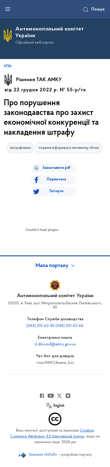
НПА (8, 66)
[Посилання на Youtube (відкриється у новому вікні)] (51, 396)
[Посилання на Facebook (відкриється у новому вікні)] (42, 396)
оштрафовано (20, 148)
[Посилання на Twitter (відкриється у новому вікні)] (59, 396)
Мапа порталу (52, 266)
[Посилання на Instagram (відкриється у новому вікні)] (68, 396)
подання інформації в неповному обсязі (69, 148)
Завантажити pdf (56, 168)
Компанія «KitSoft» (43, 455)
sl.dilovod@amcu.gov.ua (55, 344)
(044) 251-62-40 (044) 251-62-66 (55, 326)
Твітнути (56, 191)
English (58, 406)
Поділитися (56, 179)
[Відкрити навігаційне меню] (7, 9)
